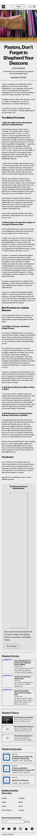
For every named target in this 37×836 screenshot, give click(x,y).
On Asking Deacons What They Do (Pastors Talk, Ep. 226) (22, 758)
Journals (21, 810)
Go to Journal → (12, 646)
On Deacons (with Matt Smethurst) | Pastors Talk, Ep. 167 (23, 769)
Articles (4, 798)
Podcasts (21, 798)
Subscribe (27, 821)
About (20, 806)
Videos (4, 802)
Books (20, 802)
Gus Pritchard (19, 68)
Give (18, 7)
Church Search (6, 810)
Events (4, 806)
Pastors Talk (14, 754)
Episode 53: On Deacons (20, 780)
